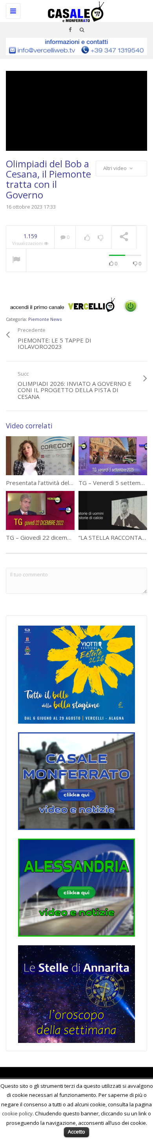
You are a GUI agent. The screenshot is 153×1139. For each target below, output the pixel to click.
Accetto (76, 1131)
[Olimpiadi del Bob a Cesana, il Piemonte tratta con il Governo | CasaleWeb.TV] (75, 10)
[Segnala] (16, 260)
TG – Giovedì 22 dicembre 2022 (49, 537)
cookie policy (17, 1113)
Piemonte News (45, 319)
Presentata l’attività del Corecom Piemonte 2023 (72, 483)
